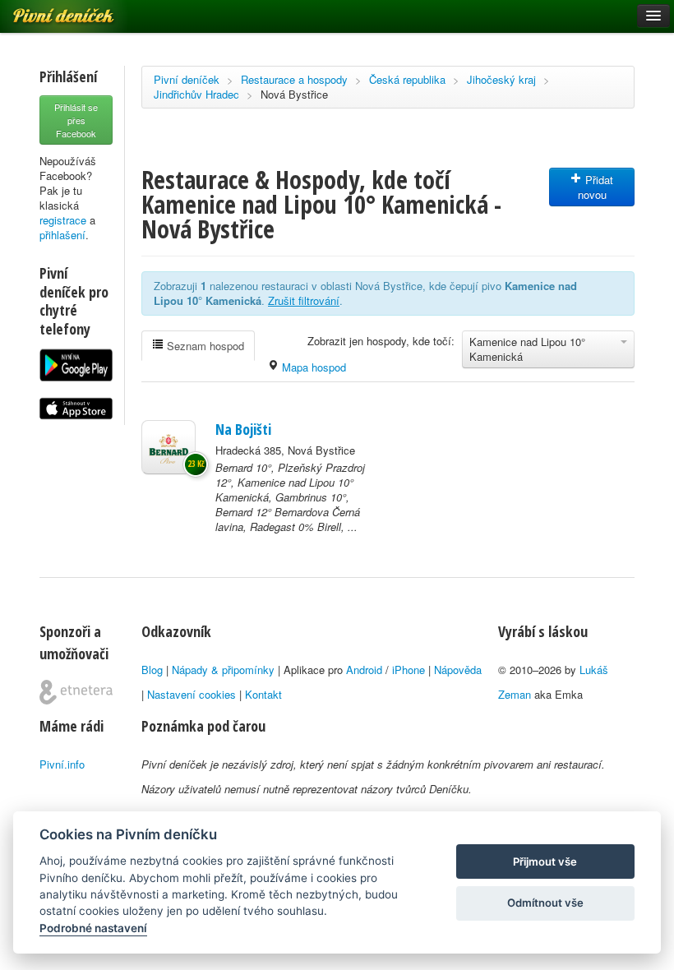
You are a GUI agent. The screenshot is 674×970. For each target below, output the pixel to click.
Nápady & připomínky (223, 669)
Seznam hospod (204, 345)
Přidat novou (596, 187)
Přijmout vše (545, 861)
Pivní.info (62, 764)
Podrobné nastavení (93, 928)
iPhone (408, 669)
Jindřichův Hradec (196, 94)
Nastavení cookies (191, 694)
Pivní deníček (186, 79)
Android (364, 669)
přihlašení (62, 234)
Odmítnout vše (545, 902)
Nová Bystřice (294, 94)
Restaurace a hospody (294, 79)
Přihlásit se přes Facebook (76, 120)
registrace (62, 220)
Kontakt (263, 694)
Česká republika (407, 79)
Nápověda (458, 669)
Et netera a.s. (76, 692)
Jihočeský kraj (501, 79)
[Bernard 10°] (168, 447)
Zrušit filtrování (303, 300)
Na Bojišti (243, 429)
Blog (152, 669)
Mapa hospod (312, 367)
